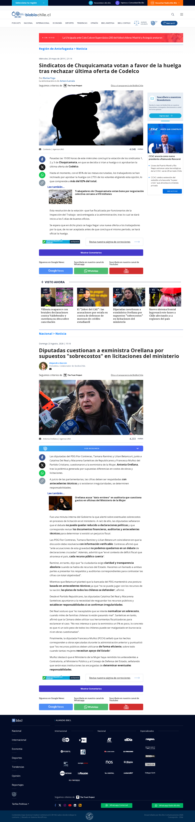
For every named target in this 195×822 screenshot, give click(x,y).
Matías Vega (49, 78)
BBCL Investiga (107, 23)
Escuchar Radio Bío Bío (166, 3)
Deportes (69, 23)
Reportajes (18, 784)
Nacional (28, 23)
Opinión (94, 23)
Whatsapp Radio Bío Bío (169, 805)
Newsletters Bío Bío (102, 3)
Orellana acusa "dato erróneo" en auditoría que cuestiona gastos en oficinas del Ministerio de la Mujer (108, 499)
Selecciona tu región (26, 2)
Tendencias (82, 23)
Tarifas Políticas (19, 803)
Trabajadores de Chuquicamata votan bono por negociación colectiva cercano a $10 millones (109, 193)
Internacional (42, 23)
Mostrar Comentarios (91, 252)
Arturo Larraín (67, 81)
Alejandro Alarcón (58, 363)
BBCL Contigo (124, 23)
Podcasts (16, 23)
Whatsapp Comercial (118, 805)
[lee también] (61, 503)
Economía (57, 23)
